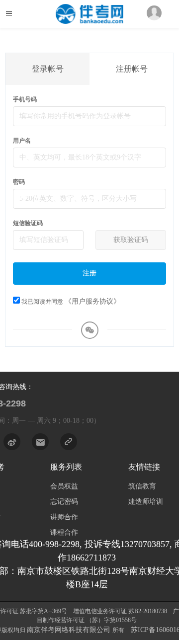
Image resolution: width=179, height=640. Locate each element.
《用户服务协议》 (92, 301)
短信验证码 (28, 223)
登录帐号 (48, 69)
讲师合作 (64, 517)
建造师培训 (145, 501)
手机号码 (25, 99)
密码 (19, 181)
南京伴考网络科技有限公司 (69, 630)
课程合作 (64, 532)
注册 (89, 273)
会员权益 (64, 486)
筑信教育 (142, 486)
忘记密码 (64, 501)
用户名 (22, 140)
